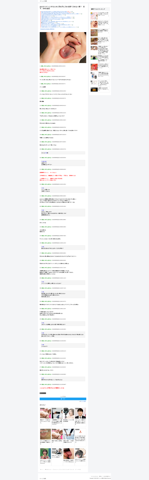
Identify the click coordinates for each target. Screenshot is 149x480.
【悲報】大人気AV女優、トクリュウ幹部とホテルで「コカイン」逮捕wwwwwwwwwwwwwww (56, 18)
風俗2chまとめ (43, 393)
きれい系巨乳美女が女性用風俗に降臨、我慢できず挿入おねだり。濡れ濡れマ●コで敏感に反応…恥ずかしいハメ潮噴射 (60, 13)
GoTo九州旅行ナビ (107, 476)
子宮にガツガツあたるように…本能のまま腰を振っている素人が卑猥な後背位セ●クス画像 (55, 24)
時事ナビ (100, 476)
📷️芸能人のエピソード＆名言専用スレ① (47, 22)
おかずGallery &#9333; (44, 20)
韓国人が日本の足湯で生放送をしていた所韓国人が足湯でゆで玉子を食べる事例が (54, 11)
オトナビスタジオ (94, 476)
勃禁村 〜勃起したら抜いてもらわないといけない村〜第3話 (50, 19)
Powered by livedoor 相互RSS (47, 29)
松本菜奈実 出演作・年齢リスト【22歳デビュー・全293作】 (50, 23)
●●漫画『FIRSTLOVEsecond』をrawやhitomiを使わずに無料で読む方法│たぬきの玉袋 (55, 12)
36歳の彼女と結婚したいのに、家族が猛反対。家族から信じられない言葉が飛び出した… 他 (55, 21)
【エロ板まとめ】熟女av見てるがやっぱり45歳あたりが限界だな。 (51, 14)
